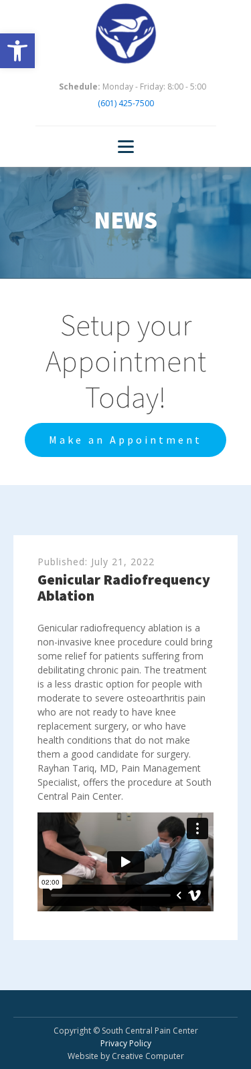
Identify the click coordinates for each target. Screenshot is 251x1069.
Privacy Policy (125, 1043)
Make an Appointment (125, 439)
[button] (17, 50)
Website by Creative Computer (126, 1056)
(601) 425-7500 (126, 103)
